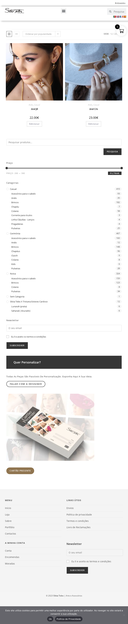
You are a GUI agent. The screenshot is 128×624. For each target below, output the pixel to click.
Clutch (14, 255)
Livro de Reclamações (78, 527)
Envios (70, 508)
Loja (7, 514)
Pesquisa (112, 151)
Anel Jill (34, 109)
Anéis (31, 104)
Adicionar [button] (34, 123)
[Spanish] (124, 16)
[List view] (16, 34)
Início (8, 508)
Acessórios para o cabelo (23, 193)
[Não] (124, 615)
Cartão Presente (20, 470)
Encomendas (12, 557)
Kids (13, 264)
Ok (50, 619)
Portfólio (9, 527)
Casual (37, 104)
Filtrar (114, 173)
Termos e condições (77, 520)
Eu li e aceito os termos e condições (28, 336)
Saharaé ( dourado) (20, 310)
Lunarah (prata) (19, 306)
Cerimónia (15, 233)
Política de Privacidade (69, 619)
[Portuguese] (114, 16)
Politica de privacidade (79, 514)
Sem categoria (17, 296)
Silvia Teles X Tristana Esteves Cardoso (29, 301)
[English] (118, 16)
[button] (63, 11)
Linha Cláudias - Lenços (22, 219)
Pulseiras (15, 228)
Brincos (15, 202)
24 (115, 33)
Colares (15, 211)
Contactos (10, 533)
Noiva (13, 273)
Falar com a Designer (26, 384)
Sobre (8, 520)
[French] (121, 16)
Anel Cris (93, 109)
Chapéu (15, 206)
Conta (8, 550)
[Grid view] (9, 34)
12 (111, 33)
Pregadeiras (17, 223)
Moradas (10, 563)
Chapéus (15, 251)
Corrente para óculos (21, 215)
